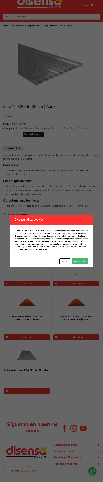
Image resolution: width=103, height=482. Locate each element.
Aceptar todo (80, 261)
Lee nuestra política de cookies (33, 249)
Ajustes (65, 261)
